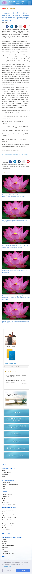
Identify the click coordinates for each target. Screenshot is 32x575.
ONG (3, 498)
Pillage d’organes (6, 472)
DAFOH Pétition (6, 502)
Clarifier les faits (6, 482)
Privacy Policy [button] (7, 566)
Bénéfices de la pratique (8, 512)
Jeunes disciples (6, 529)
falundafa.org (5, 558)
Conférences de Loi (7, 525)
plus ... (6, 386)
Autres (3, 476)
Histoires (4, 521)
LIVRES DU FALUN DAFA (11, 363)
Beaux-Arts (5, 551)
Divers (3, 488)
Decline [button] (9, 570)
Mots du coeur (5, 527)
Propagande (5, 474)
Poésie (3, 549)
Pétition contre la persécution (9, 504)
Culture (4, 539)
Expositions (5, 486)
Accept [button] (23, 570)
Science (4, 543)
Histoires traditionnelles (8, 545)
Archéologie (5, 547)
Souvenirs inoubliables (8, 519)
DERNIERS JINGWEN (10, 371)
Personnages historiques (8, 553)
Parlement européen (7, 494)
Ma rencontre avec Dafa (8, 510)
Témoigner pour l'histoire (8, 523)
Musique (4, 541)
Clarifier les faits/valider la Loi (9, 518)
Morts (3, 470)
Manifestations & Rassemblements (10, 484)
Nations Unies (5, 496)
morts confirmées (8, 8)
